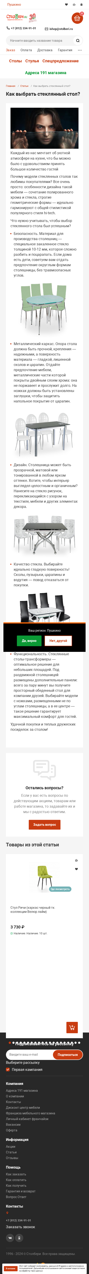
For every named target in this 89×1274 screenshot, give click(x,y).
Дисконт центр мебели (23, 1107)
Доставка (44, 50)
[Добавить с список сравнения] (76, 860)
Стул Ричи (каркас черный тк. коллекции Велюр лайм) (32, 909)
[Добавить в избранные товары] (76, 868)
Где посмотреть (60, 889)
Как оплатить (16, 1180)
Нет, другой (58, 641)
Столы (15, 61)
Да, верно (29, 641)
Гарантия (65, 50)
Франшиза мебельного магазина (30, 1113)
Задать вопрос (44, 824)
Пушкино (14, 4)
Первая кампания (27, 1069)
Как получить (16, 1185)
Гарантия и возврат (21, 1191)
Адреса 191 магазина (45, 73)
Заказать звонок (20, 1227)
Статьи (24, 86)
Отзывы (12, 1158)
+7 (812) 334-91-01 (23, 28)
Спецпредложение (60, 61)
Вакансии (13, 1124)
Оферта (11, 1130)
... (80, 49)
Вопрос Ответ (16, 1197)
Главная (10, 86)
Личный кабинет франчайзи (27, 1119)
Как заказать (16, 1174)
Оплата (26, 50)
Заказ (10, 50)
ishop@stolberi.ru (61, 29)
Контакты (13, 1102)
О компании (15, 1096)
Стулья (32, 61)
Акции (10, 1146)
